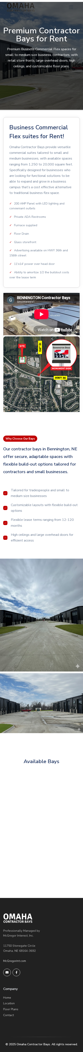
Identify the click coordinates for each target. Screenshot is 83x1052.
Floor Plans (10, 1009)
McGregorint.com (14, 961)
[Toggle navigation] (71, 7)
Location (9, 1003)
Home (7, 998)
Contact (8, 1015)
